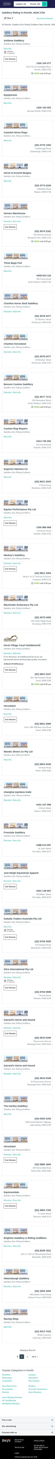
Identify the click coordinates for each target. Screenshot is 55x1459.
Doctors (5, 1392)
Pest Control (34, 1381)
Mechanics (33, 1378)
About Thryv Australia (19, 1441)
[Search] (44, 4)
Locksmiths (7, 1381)
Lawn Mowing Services (12, 1397)
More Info (7, 49)
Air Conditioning (9, 1400)
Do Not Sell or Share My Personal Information (41, 1447)
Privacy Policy (39, 1441)
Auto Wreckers (35, 1392)
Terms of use (19, 1447)
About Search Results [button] (45, 18)
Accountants (7, 1389)
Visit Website (10, 59)
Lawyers (32, 1375)
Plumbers (6, 1375)
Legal (17, 1453)
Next (34, 1357)
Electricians (7, 1378)
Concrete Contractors (38, 1389)
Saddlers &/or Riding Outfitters (17, 44)
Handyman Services (10, 1403)
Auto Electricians (9, 1386)
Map (9, 18)
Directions (8, 221)
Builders (32, 1386)
